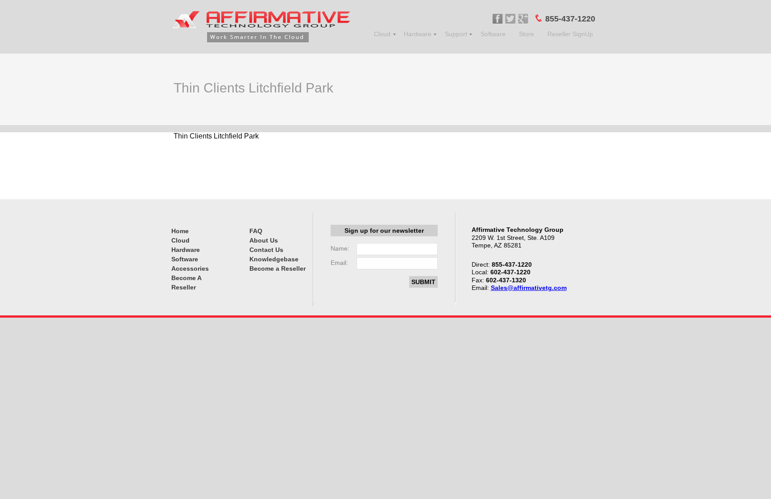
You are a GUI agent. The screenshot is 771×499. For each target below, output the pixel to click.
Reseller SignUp (570, 34)
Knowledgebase (273, 259)
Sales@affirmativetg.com (529, 287)
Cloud (382, 34)
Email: (339, 262)
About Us (263, 240)
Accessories (190, 268)
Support (456, 34)
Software (493, 34)
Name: (340, 248)
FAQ (255, 231)
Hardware (417, 34)
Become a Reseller (277, 268)
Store (526, 34)
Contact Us (266, 249)
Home (180, 231)
